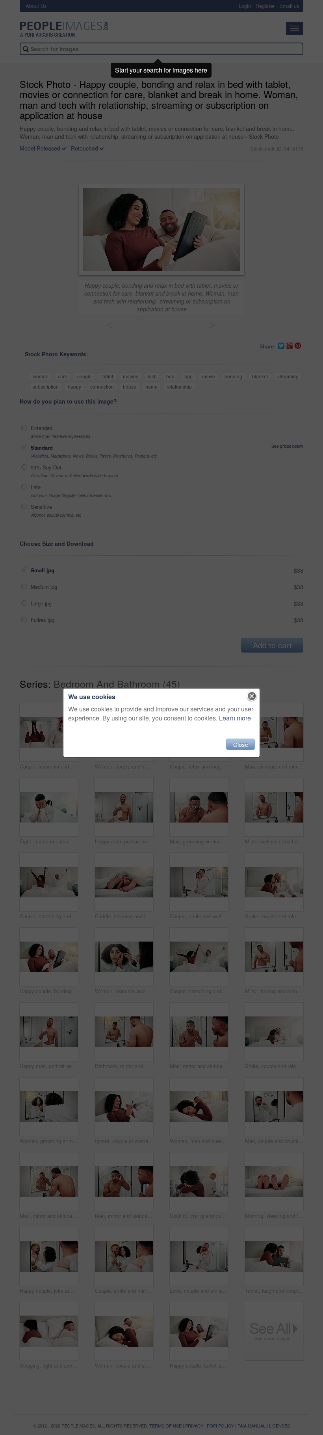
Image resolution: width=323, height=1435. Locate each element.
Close (240, 744)
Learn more (235, 717)
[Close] (252, 696)
